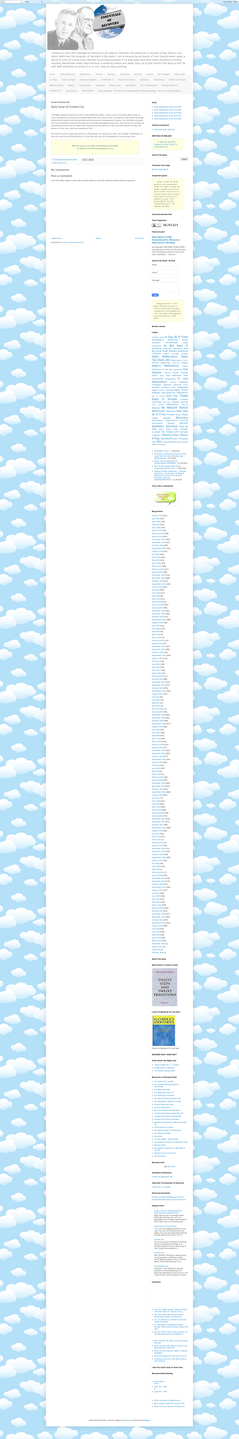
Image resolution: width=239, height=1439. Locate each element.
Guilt (173, 387)
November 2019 (158, 753)
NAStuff (172, 407)
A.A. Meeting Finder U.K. (164, 1092)
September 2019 (159, 759)
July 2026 (155, 518)
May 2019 (156, 771)
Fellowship (157, 378)
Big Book (111, 74)
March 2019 (157, 774)
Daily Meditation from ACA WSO (167, 107)
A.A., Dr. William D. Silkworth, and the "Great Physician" (170, 1320)
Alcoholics (156, 342)
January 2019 (157, 780)
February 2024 (158, 605)
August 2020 (157, 727)
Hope (163, 393)
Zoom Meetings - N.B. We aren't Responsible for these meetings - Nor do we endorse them (139, 91)
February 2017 (158, 842)
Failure (167, 373)
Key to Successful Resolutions (167, 1400)
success (184, 442)
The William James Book (164, 1071)
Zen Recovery (159, 1156)
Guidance (165, 387)
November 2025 (158, 542)
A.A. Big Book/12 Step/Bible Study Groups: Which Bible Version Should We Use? (171, 1327)
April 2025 (156, 563)
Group (185, 385)
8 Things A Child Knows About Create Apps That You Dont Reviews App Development (170, 456)
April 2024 (156, 599)
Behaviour (177, 348)
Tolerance (183, 432)
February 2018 (158, 813)
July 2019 (155, 765)
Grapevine (124, 74)
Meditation (172, 404)
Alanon (71, 85)
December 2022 (158, 646)
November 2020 (158, 718)
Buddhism (183, 351)
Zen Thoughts (164, 74)
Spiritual (172, 426)
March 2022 (157, 673)
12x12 (161, 337)
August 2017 (157, 831)
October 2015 (157, 884)
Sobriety (183, 423)
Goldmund (127, 1420)
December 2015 (158, 878)
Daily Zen (164, 360)
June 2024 (156, 593)
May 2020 (156, 735)
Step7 (161, 429)
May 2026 (156, 524)
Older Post (139, 238)
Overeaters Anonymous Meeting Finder (171, 1142)
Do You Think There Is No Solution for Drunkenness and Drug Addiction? (171, 1333)
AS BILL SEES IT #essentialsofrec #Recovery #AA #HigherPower (168, 1212)
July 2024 (155, 590)
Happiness (183, 387)
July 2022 (155, 661)
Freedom (183, 382)
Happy (154, 390)
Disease (184, 363)
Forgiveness (170, 379)
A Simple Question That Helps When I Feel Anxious (170, 1360)
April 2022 (156, 670)
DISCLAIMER (87, 91)
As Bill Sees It (107, 80)
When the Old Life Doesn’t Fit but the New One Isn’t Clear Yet (170, 1347)
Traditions (144, 80)
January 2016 (157, 875)
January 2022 (157, 679)
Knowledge (156, 402)
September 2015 (159, 887)
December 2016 (158, 848)
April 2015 (156, 902)
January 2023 (157, 643)
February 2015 (158, 908)
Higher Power (181, 390)
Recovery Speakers (88, 80)
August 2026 (157, 515)
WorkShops (159, 80)
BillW (165, 351)
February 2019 (158, 777)
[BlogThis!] (85, 159)
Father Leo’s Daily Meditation (166, 375)
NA (163, 407)
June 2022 (156, 664)
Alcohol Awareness (162, 1107)
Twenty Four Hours (126, 80)
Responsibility (171, 420)
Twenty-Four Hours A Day (170, 436)
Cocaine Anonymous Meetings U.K (168, 1113)
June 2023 (156, 629)
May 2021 (156, 703)
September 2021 (159, 691)
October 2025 (157, 545)
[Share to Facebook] (90, 159)
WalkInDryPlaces (169, 438)
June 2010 (156, 950)
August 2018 (157, 795)
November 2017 (158, 822)
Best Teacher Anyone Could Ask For (169, 1403)
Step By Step (115, 85)
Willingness (183, 439)
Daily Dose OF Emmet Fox (165, 1226)
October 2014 (157, 920)
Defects (155, 363)
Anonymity (156, 346)
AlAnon (185, 340)
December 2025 (158, 539)
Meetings (156, 408)
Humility (171, 392)
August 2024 (157, 587)
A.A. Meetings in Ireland (164, 1095)
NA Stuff (138, 74)
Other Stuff (180, 74)
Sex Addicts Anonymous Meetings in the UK (169, 1149)
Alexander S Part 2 (162, 451)
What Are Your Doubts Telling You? (169, 1406)
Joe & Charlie (85, 85)
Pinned (170, 414)
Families (184, 373)
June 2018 (156, 801)
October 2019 (157, 756)
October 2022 (157, 652)
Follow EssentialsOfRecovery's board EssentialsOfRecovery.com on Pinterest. (169, 1198)
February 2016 (158, 872)
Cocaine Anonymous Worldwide (167, 1116)
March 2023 (157, 637)
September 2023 (159, 620)
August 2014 (157, 926)
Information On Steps (163, 1127)
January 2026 (157, 536)
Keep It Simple (68, 80)
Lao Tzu (166, 402)
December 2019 (158, 750)
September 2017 (159, 828)
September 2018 (159, 792)
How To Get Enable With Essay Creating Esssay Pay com (167, 467)
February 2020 (158, 744)
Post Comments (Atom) (73, 242)
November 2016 (158, 851)
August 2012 (157, 947)
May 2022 (156, 667)
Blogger (146, 1420)
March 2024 (157, 602)
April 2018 (156, 807)
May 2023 (156, 631)
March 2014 (157, 941)
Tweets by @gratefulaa (162, 1177)
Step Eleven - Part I (159, 1382)
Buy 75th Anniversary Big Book (167, 1110)
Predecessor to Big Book (164, 1068)
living (165, 442)
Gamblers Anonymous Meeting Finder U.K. (170, 1123)
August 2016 (157, 860)
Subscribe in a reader (161, 1187)
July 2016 (155, 863)
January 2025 (157, 572)
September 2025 (159, 548)
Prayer (185, 414)
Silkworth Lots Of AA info (165, 1153)
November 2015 (158, 881)
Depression (165, 363)
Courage (175, 353)
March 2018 (157, 810)
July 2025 (155, 554)
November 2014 (158, 917)
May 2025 (156, 560)
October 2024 (157, 581)
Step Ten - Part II (160, 1387)
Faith (175, 372)
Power (178, 415)
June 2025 (156, 557)
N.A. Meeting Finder (162, 1133)
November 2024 (158, 578)
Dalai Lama (176, 360)
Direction (175, 363)
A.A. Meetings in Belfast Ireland (167, 1101)
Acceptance (158, 339)
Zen (159, 441)
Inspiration (182, 392)
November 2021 (158, 685)
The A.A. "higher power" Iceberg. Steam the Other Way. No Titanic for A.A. (170, 1310)
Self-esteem (157, 423)
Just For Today (177, 395)
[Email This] (83, 159)
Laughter (175, 402)
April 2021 (156, 706)
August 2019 (157, 762)
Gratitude (177, 385)
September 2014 (159, 923)
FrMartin (173, 382)
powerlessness (174, 442)
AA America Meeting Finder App (167, 1098)
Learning (184, 402)
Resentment (157, 420)
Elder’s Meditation (165, 365)
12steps (155, 337)
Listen (161, 404)
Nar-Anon (158, 1136)
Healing (169, 390)
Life (153, 404)
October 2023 (157, 617)
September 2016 (159, 857)
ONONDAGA (171, 411)
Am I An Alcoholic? (149, 85)
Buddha (173, 351)
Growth (155, 387)
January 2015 (157, 911)
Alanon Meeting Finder (164, 1104)
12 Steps (53, 80)
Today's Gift (172, 431)
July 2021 (155, 697)
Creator (184, 353)
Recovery (182, 417)
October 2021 (157, 688)
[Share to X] (88, 159)
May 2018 (156, 804)
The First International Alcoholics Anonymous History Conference (168, 1315)
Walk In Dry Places (177, 80)
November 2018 (158, 786)
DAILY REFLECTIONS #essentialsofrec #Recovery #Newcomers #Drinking (165, 240)
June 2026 (156, 521)
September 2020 (159, 724)
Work (154, 442)
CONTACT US (55, 91)
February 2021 (158, 709)
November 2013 (158, 944)
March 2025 (157, 566)
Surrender (156, 432)
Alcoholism (172, 342)
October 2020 (157, 721)
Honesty (156, 392)
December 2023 (158, 611)
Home (52, 74)
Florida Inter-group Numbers (166, 1119)
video (154, 444)
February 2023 (158, 640)
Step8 (168, 429)
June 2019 (156, 768)
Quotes (149, 74)
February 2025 (158, 569)
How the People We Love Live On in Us (170, 1356)
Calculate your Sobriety (164, 129)
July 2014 (155, 929)
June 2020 (156, 733)
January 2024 (157, 608)
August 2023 (157, 623)
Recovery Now (160, 1145)
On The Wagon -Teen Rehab (166, 1139)
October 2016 (157, 854)
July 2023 (155, 626)
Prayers (99, 74)
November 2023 (158, 614)
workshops (161, 444)
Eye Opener (130, 85)
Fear (186, 375)
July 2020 (155, 730)
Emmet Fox (62, 163)
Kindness (184, 399)
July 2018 (155, 798)
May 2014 (156, 935)
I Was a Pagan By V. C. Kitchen (166, 1065)
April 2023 (156, 634)
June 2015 (156, 896)
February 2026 (158, 533)
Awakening (156, 348)
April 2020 (156, 738)
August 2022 (157, 658)
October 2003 (157, 952)
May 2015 (156, 899)
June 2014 (156, 932)
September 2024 (159, 584)
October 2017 (157, 825)
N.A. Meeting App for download (167, 1130)
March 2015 (157, 905)
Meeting (185, 405)
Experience (177, 369)
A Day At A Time (176, 337)
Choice (166, 353)
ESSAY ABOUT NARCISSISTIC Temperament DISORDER (166, 462)
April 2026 (156, 527)
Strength (184, 429)
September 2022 (159, 655)
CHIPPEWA (156, 353)
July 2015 (155, 893)
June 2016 (156, 866)
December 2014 (158, 914)
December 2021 (158, 682)
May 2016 (156, 869)
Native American (169, 85)
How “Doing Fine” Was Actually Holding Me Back (170, 1342)
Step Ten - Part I (160, 1392)
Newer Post (56, 238)
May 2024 (156, 596)
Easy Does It (71, 91)
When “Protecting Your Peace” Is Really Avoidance (170, 1352)
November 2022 (158, 649)
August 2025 (157, 551)
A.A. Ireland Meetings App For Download (166, 1085)
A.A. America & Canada (163, 1081)
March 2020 (157, 741)
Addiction (173, 339)
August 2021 (157, 694)
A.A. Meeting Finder (162, 1089)
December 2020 (158, 715)
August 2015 (157, 890)
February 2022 (158, 676)
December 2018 (158, 783)
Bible (186, 348)
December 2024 (158, 575)
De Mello (185, 360)
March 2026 (157, 530)
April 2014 (156, 938)
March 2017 (156, 839)
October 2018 (157, 789)
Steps (175, 429)
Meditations (85, 74)
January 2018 (157, 816)
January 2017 (157, 845)
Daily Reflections (67, 74)
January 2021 (157, 712)
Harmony (161, 390)
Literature (100, 85)
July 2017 (155, 834)
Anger (185, 342)
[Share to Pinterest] (92, 159)
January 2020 (157, 747)
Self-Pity (184, 420)
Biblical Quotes (56, 85)
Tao (163, 431)
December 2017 (158, 819)
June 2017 (156, 836)
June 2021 (156, 700)
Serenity (171, 423)
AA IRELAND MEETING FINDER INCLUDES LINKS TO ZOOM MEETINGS (165, 144)
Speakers (158, 426)
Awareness (167, 348)
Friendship (156, 385)
